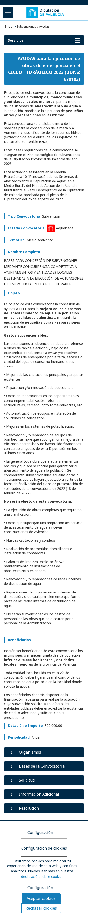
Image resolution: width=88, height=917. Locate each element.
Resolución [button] (29, 808)
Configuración (40, 832)
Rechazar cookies (41, 908)
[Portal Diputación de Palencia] (45, 12)
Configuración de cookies (44, 848)
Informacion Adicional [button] (39, 794)
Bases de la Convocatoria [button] (42, 766)
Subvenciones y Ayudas (33, 26)
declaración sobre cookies (42, 876)
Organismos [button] (30, 752)
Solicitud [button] (27, 780)
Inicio (8, 26)
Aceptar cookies (41, 898)
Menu (7, 12)
